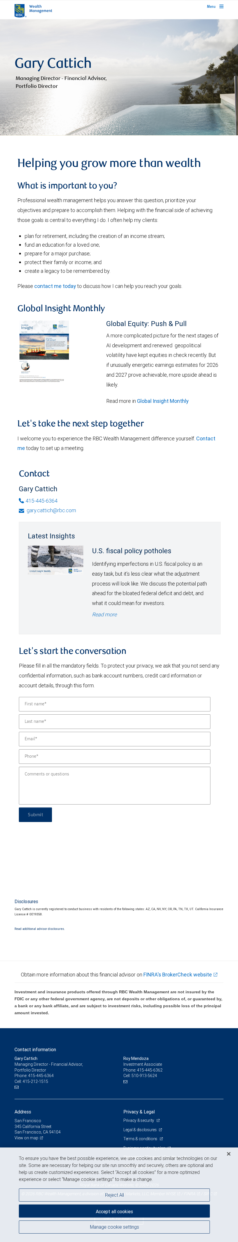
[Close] (228, 1153)
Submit (35, 814)
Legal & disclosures (140, 1129)
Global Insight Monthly (163, 401)
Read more (104, 614)
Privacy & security (139, 1120)
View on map (26, 1137)
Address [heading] (23, 1112)
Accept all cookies (114, 1211)
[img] (119, 77)
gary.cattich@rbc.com (51, 510)
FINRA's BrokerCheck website (177, 974)
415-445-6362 (150, 1070)
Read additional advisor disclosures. (40, 929)
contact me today (55, 286)
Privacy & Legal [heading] (139, 1112)
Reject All (114, 1195)
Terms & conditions (140, 1138)
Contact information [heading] (35, 1049)
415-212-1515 (35, 1081)
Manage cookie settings (114, 1227)
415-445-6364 (41, 500)
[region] (119, 1194)
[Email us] (17, 1087)
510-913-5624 (144, 1075)
